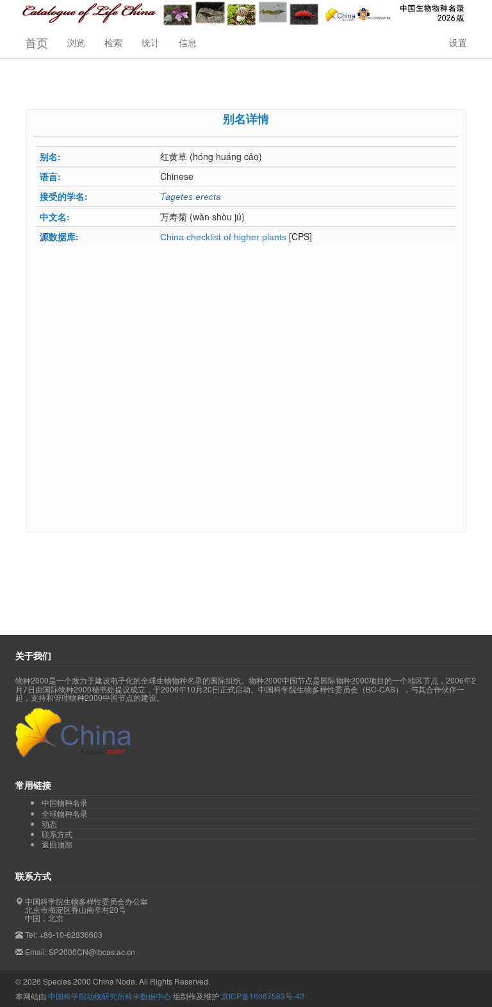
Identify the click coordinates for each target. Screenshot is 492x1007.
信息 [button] (188, 42)
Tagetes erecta (190, 197)
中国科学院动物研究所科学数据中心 (109, 995)
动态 (49, 824)
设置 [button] (458, 42)
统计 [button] (151, 42)
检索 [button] (113, 42)
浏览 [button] (76, 42)
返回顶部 (57, 844)
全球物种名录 (65, 813)
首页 (36, 42)
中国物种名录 (65, 803)
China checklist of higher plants (223, 237)
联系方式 (57, 834)
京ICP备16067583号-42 (262, 995)
